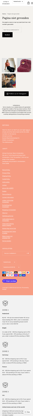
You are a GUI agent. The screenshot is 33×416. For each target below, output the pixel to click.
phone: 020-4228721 (7, 188)
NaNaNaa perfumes (7, 216)
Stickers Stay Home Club (9, 228)
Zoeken (7, 35)
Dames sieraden (6, 241)
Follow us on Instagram (17, 94)
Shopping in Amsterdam (9, 209)
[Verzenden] (28, 253)
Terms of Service (6, 194)
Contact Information (8, 197)
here (27, 130)
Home (4, 14)
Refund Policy (6, 170)
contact (4, 185)
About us (4, 213)
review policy (6, 182)
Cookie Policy (6, 179)
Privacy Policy (6, 173)
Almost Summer (16, 287)
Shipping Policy (6, 176)
